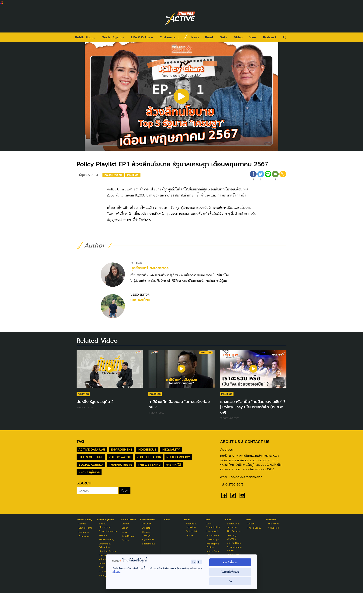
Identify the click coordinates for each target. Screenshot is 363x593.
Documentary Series (234, 549)
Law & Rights (85, 527)
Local (124, 531)
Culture (125, 540)
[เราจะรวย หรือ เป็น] (253, 370)
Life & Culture (142, 37)
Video (238, 37)
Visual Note (212, 535)
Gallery (251, 523)
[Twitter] (233, 495)
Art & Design (128, 536)
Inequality (171, 449)
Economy (83, 531)
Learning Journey (232, 537)
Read (209, 37)
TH (199, 562)
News (195, 37)
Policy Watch (113, 175)
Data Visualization (213, 525)
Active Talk (273, 527)
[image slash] (185, 37)
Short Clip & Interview (233, 525)
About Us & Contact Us (244, 441)
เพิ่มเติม (116, 572)
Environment (169, 37)
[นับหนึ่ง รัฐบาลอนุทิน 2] (110, 370)
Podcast (269, 37)
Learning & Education (105, 545)
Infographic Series (212, 545)
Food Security (106, 539)
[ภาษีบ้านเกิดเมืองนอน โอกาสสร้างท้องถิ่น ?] (181, 370)
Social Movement (105, 525)
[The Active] (180, 18)
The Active (273, 523)
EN (193, 562)
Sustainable (148, 543)
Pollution (146, 523)
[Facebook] (224, 495)
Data (223, 37)
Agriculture (148, 539)
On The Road (234, 542)
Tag (80, 441)
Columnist (191, 531)
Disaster (146, 527)
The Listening (149, 464)
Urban (125, 527)
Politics (133, 175)
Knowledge (212, 539)
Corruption (84, 536)
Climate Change (146, 533)
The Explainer (234, 531)
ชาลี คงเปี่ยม (140, 300)
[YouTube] (242, 495)
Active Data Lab (91, 449)
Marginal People (108, 551)
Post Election (149, 457)
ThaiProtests (120, 464)
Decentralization (108, 531)
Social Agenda (113, 37)
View (252, 37)
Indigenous (147, 449)
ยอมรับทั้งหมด (230, 562)
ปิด (230, 581)
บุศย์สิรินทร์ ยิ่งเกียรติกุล (149, 268)
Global (125, 523)
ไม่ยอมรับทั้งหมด (230, 571)
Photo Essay (254, 527)
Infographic (212, 531)
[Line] (268, 176)
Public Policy (85, 37)
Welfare (103, 535)
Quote (189, 535)
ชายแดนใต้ (173, 464)
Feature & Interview (191, 525)
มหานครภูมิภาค (89, 472)
